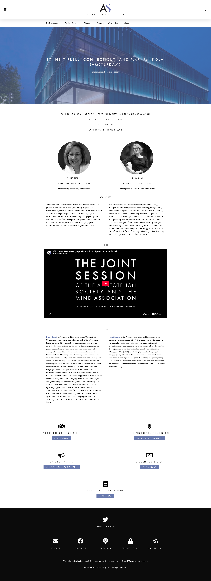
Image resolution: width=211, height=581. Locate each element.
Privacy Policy (130, 548)
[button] (204, 9)
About (126, 23)
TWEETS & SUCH (105, 527)
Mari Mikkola (114, 337)
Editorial (87, 23)
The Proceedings (52, 23)
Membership (113, 23)
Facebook (80, 548)
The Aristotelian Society (105, 15)
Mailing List (156, 548)
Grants (99, 23)
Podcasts (105, 548)
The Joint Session (71, 23)
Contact (55, 548)
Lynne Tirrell (51, 337)
